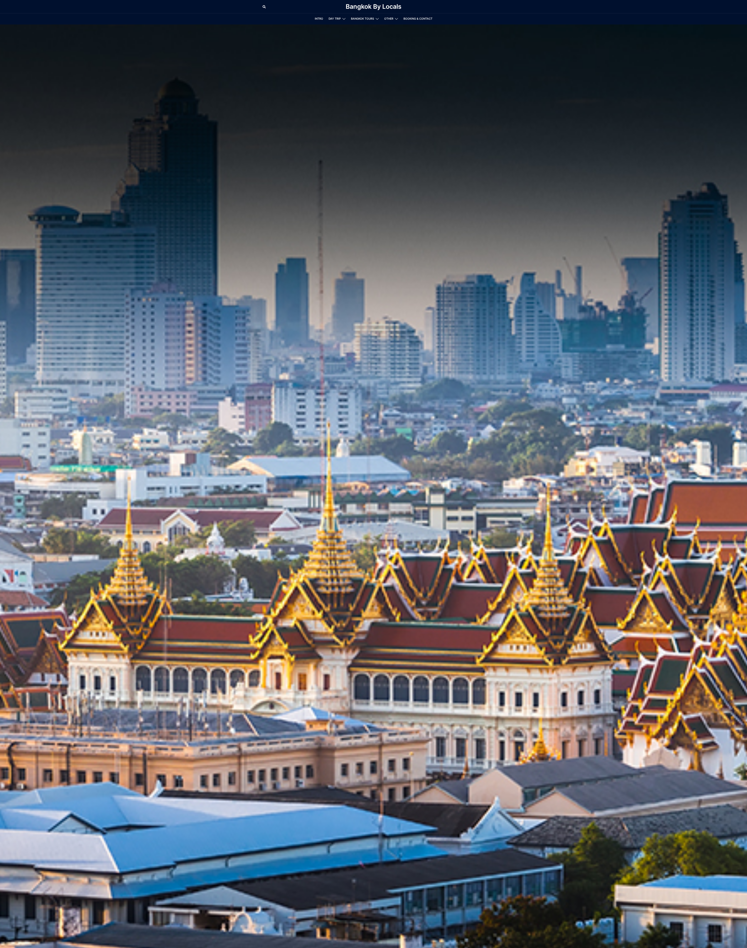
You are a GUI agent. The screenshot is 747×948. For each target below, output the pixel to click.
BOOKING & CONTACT (417, 18)
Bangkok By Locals (374, 6)
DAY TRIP (335, 18)
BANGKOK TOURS (362, 18)
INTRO (319, 18)
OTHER (388, 18)
